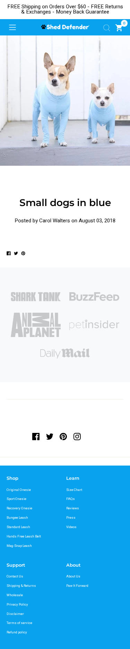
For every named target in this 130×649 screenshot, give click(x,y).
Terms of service (19, 623)
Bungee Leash (17, 517)
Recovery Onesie (19, 508)
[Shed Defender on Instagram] (77, 436)
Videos (71, 527)
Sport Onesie (16, 498)
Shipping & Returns (21, 585)
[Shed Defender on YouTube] (91, 436)
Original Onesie (19, 489)
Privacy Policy (17, 604)
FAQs (70, 498)
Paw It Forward (77, 585)
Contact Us (15, 576)
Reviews (72, 508)
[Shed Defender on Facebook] (37, 436)
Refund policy (17, 632)
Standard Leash (18, 527)
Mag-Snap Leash (19, 545)
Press (71, 517)
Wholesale (15, 595)
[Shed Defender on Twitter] (50, 436)
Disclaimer (15, 613)
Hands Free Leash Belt (24, 536)
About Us (73, 576)
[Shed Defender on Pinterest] (63, 436)
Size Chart (74, 489)
